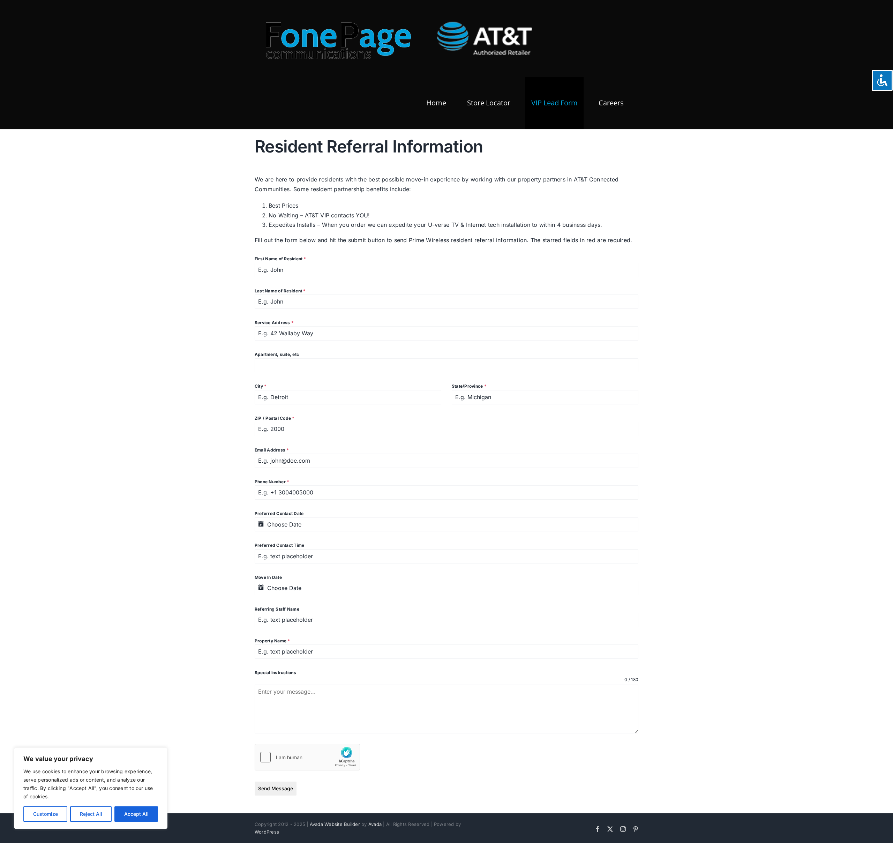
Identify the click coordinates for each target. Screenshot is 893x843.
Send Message (275, 788)
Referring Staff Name (277, 609)
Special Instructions (275, 672)
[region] (90, 788)
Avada (375, 824)
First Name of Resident (280, 258)
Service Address (274, 322)
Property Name (272, 640)
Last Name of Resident (280, 290)
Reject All (91, 814)
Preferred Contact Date (279, 513)
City (261, 386)
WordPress (267, 832)
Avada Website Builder (335, 824)
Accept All (136, 814)
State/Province (469, 386)
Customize (45, 814)
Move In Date (268, 577)
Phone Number (272, 481)
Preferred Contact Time (279, 545)
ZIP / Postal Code (275, 418)
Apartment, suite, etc (277, 354)
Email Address (272, 450)
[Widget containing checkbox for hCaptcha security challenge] (307, 757)
